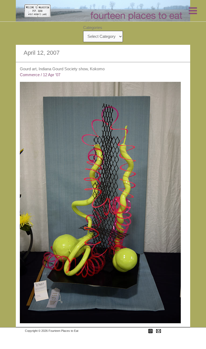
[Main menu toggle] (193, 11)
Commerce (30, 75)
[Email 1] (158, 331)
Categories (92, 27)
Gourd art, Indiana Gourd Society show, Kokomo (62, 69)
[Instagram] (150, 331)
